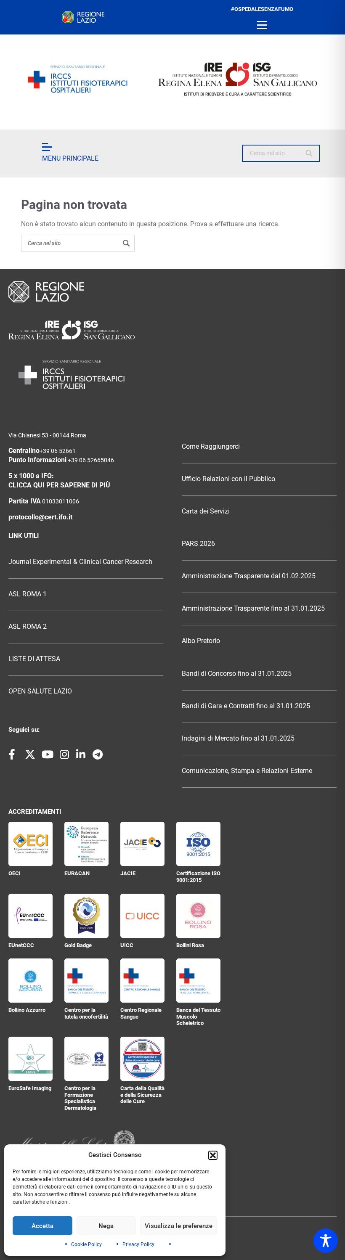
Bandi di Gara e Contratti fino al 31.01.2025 (246, 706)
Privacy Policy (138, 1244)
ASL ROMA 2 (27, 626)
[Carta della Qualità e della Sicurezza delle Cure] (142, 1059)
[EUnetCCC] (30, 916)
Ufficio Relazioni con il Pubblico (228, 479)
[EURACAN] (86, 844)
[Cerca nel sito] (309, 153)
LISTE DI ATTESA (34, 659)
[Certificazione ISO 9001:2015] (198, 844)
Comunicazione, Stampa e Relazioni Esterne (247, 771)
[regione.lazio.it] (83, 17)
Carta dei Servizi (206, 511)
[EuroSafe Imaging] (30, 1059)
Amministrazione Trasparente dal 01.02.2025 (249, 576)
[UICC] (142, 916)
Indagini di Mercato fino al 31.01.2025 (238, 738)
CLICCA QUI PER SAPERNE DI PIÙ (59, 485)
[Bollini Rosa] (198, 916)
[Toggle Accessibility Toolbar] (326, 1241)
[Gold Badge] (86, 916)
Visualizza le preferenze (178, 1226)
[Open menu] (262, 25)
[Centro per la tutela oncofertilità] (86, 980)
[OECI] (30, 844)
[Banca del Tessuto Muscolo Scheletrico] (198, 980)
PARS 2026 (198, 544)
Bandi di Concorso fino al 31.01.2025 (237, 674)
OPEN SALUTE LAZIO (40, 691)
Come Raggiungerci (211, 446)
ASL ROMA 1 (27, 594)
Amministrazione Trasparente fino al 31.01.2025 (253, 608)
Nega (106, 1226)
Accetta (42, 1226)
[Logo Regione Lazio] (172, 291)
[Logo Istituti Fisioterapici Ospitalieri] (172, 330)
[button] (213, 1155)
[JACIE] (142, 844)
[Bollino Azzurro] (30, 980)
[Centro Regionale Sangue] (142, 980)
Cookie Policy (86, 1244)
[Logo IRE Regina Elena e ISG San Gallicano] (172, 79)
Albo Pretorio (201, 641)
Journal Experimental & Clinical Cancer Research (80, 562)
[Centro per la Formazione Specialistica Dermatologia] (86, 1059)
